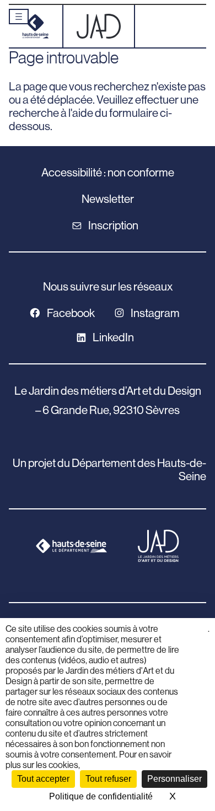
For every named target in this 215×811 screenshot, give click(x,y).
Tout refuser (108, 778)
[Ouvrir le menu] (18, 16)
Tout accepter (43, 778)
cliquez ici (194, 634)
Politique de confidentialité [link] (101, 796)
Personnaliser (174, 778)
